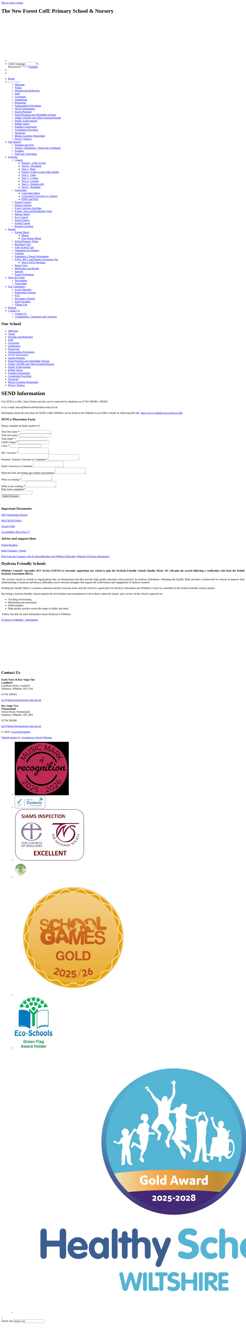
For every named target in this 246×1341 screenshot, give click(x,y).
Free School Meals (31, 238)
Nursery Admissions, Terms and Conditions (38, 147)
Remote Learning (24, 226)
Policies (12, 307)
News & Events (16, 277)
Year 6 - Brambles (30, 187)
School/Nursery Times (26, 241)
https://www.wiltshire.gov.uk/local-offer (162, 413)
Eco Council (21, 217)
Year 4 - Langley (30, 181)
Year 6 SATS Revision (33, 262)
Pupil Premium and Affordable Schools (35, 114)
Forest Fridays (22, 220)
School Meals (22, 232)
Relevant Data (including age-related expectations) (28, 472)
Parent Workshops (24, 274)
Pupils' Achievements (26, 120)
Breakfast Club (23, 244)
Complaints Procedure (26, 129)
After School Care (24, 247)
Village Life (21, 304)
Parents (12, 229)
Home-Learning (23, 205)
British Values (22, 123)
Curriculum (21, 190)
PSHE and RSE (29, 199)
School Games (22, 223)
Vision (18, 87)
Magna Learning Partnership (30, 135)
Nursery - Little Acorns (33, 163)
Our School (14, 81)
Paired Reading (9, 545)
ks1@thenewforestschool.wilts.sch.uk (21, 700)
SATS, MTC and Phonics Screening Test (36, 259)
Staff (17, 93)
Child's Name (9, 442)
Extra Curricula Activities (28, 208)
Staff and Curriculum (26, 154)
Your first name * (10, 431)
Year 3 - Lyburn (29, 178)
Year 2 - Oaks (28, 175)
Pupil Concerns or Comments (16, 466)
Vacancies (20, 132)
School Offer (8, 526)
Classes (19, 160)
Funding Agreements (26, 126)
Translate (33, 66)
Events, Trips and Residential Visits (33, 211)
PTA (17, 295)
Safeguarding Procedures (28, 105)
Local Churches (23, 289)
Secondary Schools (25, 298)
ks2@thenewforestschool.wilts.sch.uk (21, 726)
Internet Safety (22, 214)
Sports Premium (23, 111)
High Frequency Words (13, 550)
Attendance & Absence (27, 250)
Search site (7, 1321)
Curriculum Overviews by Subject (39, 196)
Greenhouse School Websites (36, 737)
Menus (25, 235)
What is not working (13, 486)
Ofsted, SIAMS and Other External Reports (38, 117)
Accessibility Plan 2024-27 (15, 532)
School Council (23, 202)
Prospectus (20, 102)
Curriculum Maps (30, 193)
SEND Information (25, 108)
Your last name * (10, 435)
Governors (20, 96)
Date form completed (13, 489)
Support (19, 271)
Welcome (20, 84)
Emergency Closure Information (32, 256)
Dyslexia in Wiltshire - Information (19, 619)
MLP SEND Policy (11, 520)
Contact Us (14, 310)
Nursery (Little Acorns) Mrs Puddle (40, 172)
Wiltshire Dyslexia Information (93, 556)
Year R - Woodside (31, 166)
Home (11, 78)
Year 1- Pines (28, 169)
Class (5, 445)
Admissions (21, 99)
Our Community (16, 286)
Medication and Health (27, 268)
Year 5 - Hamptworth (32, 184)
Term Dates (21, 283)
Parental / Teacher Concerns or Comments (24, 459)
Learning (13, 157)
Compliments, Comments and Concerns (36, 316)
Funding (19, 151)
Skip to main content (12, 2)
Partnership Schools (25, 292)
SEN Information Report (14, 514)
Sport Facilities (22, 301)
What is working (11, 479)
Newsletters (21, 280)
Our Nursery (14, 141)
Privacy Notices (23, 138)
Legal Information (20, 731)
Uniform (19, 253)
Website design (9, 737)
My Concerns (9, 452)
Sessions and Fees (24, 144)
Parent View (21, 265)
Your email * (8, 438)
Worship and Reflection (27, 90)
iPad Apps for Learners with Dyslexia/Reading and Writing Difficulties (38, 556)
